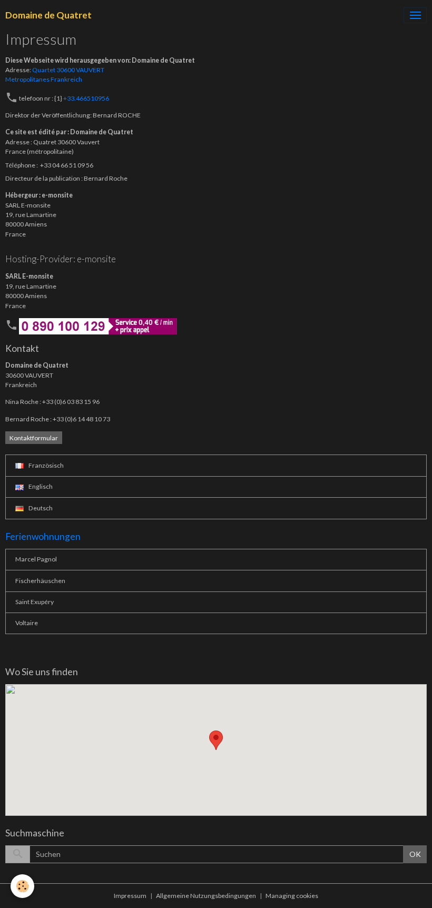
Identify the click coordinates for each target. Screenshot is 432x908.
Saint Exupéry (34, 602)
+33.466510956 (86, 98)
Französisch (45, 465)
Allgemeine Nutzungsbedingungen (206, 896)
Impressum (130, 896)
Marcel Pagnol (36, 559)
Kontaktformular (33, 438)
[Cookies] (22, 886)
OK (415, 854)
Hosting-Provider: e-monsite (60, 258)
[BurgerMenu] (415, 15)
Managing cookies (292, 896)
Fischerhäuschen (40, 581)
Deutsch (40, 508)
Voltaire (26, 623)
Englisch (40, 486)
